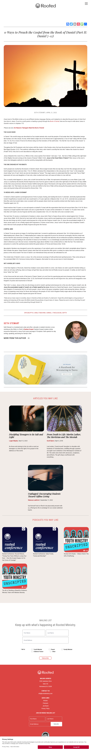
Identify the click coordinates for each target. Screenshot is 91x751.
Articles (45, 700)
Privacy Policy (45, 708)
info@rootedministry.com (45, 693)
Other (53, 651)
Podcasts (45, 703)
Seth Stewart (39, 112)
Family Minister (68, 649)
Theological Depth (60, 313)
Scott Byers (50, 441)
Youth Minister (38, 649)
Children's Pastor (38, 651)
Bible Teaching (40, 313)
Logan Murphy (13, 441)
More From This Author (15, 338)
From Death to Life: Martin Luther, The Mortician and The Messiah (64, 435)
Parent (53, 649)
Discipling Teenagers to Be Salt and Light (26, 435)
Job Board (45, 706)
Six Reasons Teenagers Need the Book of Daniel (29, 128)
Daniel (49, 313)
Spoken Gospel (29, 329)
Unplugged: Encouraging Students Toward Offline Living (44, 495)
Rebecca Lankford (33, 500)
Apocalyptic (29, 313)
